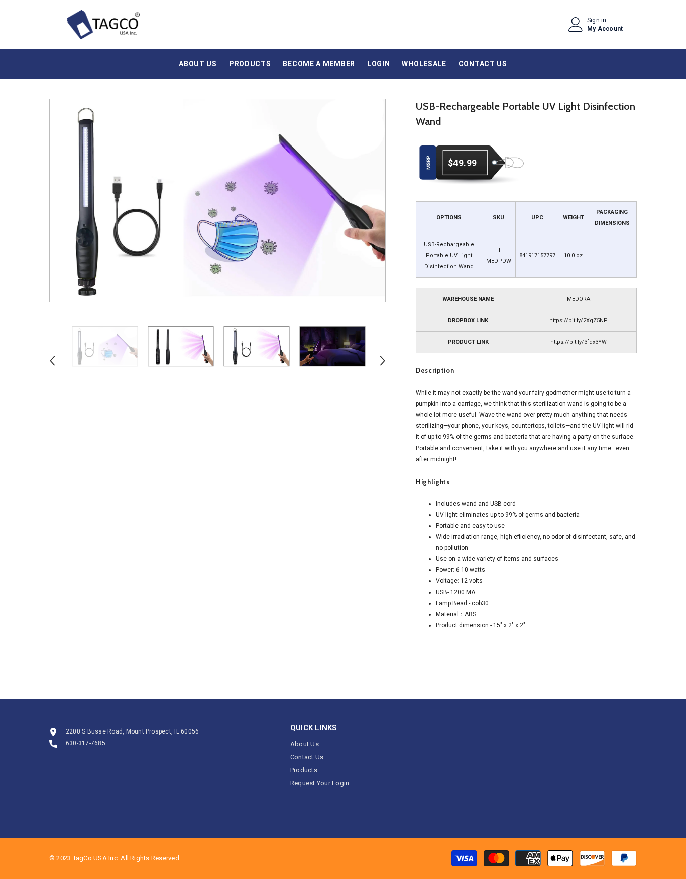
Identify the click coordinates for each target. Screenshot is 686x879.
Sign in (597, 20)
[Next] (382, 360)
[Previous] (52, 360)
